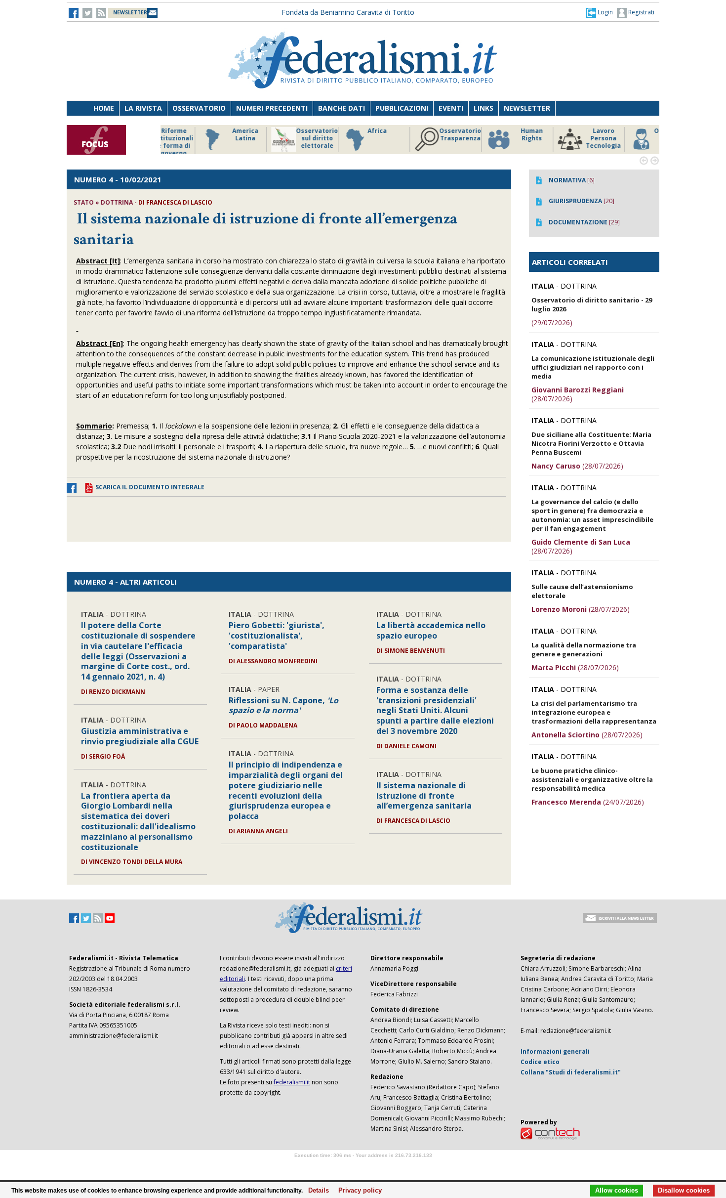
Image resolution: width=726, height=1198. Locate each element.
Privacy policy (357, 1190)
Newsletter (527, 108)
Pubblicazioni (401, 108)
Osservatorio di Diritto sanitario (637, 138)
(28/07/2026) (577, 394)
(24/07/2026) (587, 802)
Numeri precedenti (272, 108)
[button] (599, 12)
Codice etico (540, 1062)
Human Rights (494, 134)
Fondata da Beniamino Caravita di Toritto (348, 12)
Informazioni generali (555, 1051)
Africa (339, 131)
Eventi (451, 108)
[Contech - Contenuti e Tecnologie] (550, 1133)
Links (483, 108)
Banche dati (341, 108)
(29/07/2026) (551, 322)
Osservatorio (199, 108)
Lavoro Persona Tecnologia (565, 138)
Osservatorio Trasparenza (422, 134)
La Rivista (143, 108)
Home (103, 108)
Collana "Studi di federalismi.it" (571, 1072)
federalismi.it (292, 1082)
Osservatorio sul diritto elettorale (279, 138)
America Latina (207, 134)
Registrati (640, 12)
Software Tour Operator (363, 1166)
